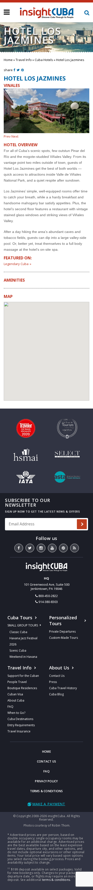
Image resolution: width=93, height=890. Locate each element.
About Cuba (15, 700)
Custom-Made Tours (63, 638)
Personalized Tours (63, 620)
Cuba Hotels (44, 60)
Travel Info (24, 60)
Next (14, 136)
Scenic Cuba (17, 650)
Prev (7, 136)
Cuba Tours (19, 618)
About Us (59, 668)
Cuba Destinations (20, 719)
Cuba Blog (56, 694)
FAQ (10, 706)
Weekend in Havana (23, 657)
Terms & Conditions (46, 791)
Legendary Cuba (16, 264)
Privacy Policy (46, 781)
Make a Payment (48, 804)
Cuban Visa (15, 694)
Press (53, 682)
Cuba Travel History (63, 688)
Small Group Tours (22, 625)
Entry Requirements (21, 725)
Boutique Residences (22, 688)
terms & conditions (56, 880)
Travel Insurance (19, 731)
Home (8, 60)
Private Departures (62, 631)
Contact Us (56, 676)
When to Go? (16, 713)
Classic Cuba (18, 632)
